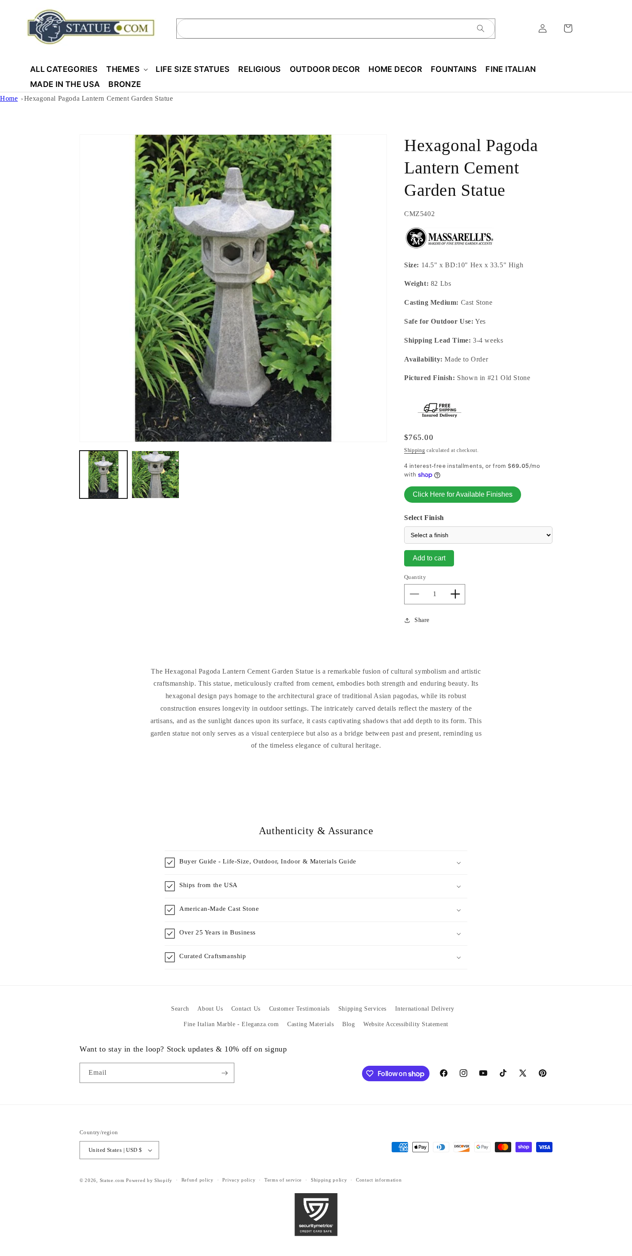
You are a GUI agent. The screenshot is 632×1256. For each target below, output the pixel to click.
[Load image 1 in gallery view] (103, 474)
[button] (126, 69)
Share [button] (422, 620)
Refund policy (197, 1180)
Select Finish (424, 517)
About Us (210, 1008)
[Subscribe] (224, 1073)
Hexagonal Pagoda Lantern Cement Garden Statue (98, 98)
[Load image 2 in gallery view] (155, 474)
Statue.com (112, 1180)
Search (180, 1008)
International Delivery (424, 1008)
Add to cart (429, 558)
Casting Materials (310, 1024)
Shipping (414, 450)
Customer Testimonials (299, 1008)
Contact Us (246, 1008)
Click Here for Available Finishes (462, 494)
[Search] (480, 28)
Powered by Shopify (149, 1180)
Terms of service (283, 1180)
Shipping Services (362, 1008)
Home (9, 98)
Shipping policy (329, 1180)
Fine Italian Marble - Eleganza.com (231, 1024)
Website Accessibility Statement (405, 1024)
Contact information (379, 1180)
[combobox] (336, 28)
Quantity (415, 577)
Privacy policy (238, 1180)
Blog (348, 1024)
